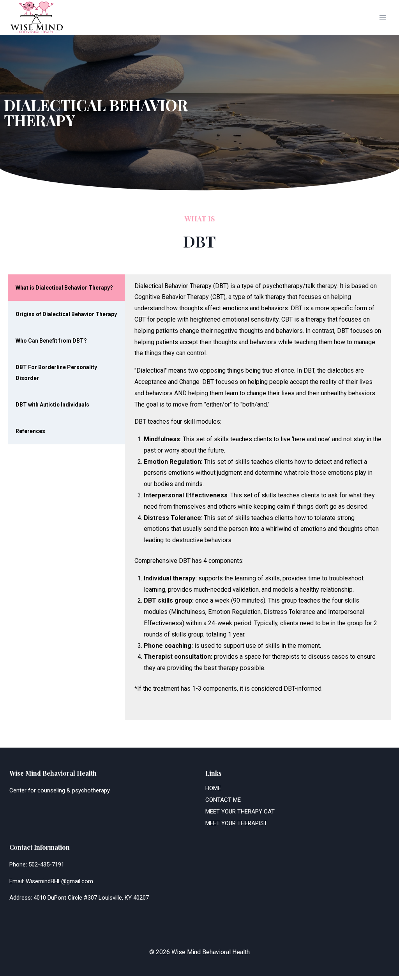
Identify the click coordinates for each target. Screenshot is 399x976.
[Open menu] (382, 17)
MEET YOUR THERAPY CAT (240, 811)
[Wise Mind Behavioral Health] (36, 17)
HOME (213, 788)
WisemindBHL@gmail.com (59, 881)
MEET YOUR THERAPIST (236, 823)
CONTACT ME (223, 799)
